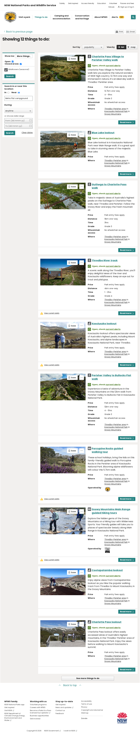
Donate (84, 718)
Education (101, 3)
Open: (8, 61)
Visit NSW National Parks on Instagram (12, 730)
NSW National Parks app (14, 704)
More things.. (24, 56)
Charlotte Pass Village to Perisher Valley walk (108, 58)
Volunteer (113, 3)
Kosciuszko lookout (104, 323)
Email (132, 31)
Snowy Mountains (112, 114)
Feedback (60, 713)
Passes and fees (127, 3)
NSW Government (51, 731)
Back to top (70, 685)
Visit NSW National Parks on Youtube (18, 730)
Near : (14, 92)
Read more (126, 122)
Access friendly (87, 3)
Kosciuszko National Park (116, 111)
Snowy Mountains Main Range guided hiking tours (111, 511)
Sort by (76, 47)
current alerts (113, 65)
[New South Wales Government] (122, 717)
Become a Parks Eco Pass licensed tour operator (40, 711)
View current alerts (51, 313)
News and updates (63, 707)
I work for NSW (69, 731)
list (122, 47)
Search (10, 76)
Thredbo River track (105, 260)
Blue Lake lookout (103, 132)
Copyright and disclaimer (92, 710)
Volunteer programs (38, 704)
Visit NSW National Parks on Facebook (6, 730)
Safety (62, 3)
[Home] (10, 17)
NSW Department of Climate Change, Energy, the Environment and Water (14, 716)
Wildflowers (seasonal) (18, 69)
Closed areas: (12, 64)
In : (5, 92)
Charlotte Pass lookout (106, 622)
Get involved (35, 718)
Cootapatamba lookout (107, 570)
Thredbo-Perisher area (115, 108)
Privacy (84, 707)
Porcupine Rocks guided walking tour (107, 450)
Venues (111, 7)
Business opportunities (39, 715)
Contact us (60, 710)
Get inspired (73, 3)
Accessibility (86, 701)
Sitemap (84, 713)
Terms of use (86, 704)
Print (121, 31)
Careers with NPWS (37, 707)
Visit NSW (8, 710)
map (133, 47)
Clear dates (27, 132)
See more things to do (87, 678)
